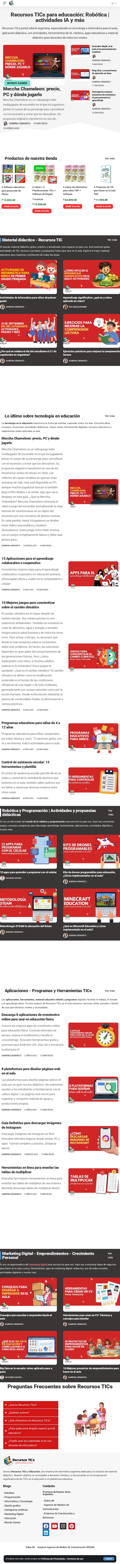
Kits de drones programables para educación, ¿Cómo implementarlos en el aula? (89, 874)
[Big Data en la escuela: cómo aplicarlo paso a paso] (28, 1348)
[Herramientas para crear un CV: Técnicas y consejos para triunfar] (91, 1294)
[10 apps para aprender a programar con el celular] (28, 852)
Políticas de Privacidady (53, 1558)
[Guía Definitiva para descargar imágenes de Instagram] (93, 1141)
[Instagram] (63, 1526)
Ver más (110, 158)
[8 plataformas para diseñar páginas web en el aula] (93, 1091)
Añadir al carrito (11, 206)
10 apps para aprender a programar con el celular (28, 872)
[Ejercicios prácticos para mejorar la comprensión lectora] (91, 331)
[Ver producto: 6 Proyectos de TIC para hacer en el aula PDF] (106, 186)
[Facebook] (46, 1526)
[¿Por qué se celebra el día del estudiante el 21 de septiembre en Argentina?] (28, 331)
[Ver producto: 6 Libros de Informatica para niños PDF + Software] (75, 186)
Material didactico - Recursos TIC (32, 240)
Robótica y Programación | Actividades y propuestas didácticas (49, 813)
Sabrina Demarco (19, 123)
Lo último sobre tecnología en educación (42, 416)
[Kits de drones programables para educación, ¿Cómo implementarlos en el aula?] (91, 852)
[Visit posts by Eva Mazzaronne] (65, 307)
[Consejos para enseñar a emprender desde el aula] (28, 1294)
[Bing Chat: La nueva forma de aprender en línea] (80, 75)
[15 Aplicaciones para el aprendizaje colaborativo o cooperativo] (93, 576)
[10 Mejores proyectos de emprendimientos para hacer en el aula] (91, 1348)
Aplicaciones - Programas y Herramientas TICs (48, 991)
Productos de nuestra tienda (31, 158)
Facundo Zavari (13, 878)
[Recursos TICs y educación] (11, 3)
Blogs (7, 1486)
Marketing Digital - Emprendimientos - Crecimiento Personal (48, 1256)
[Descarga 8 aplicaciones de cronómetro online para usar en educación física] (93, 1037)
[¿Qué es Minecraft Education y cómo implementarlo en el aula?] (91, 905)
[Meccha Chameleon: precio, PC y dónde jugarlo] (34, 65)
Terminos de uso (75, 1558)
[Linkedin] (46, 1533)
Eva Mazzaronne (78, 307)
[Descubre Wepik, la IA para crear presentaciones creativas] (80, 51)
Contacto (49, 1486)
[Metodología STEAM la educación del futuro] (28, 905)
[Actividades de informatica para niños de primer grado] (28, 277)
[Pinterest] (71, 1526)
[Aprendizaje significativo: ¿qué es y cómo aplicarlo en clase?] (91, 277)
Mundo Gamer (17, 83)
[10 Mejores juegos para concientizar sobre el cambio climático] (93, 658)
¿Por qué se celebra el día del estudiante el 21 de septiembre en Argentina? (28, 353)
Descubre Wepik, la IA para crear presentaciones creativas (104, 49)
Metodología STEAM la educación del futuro (26, 926)
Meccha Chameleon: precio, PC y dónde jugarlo (31, 91)
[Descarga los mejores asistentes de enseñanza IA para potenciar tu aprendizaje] (80, 96)
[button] (108, 1558)
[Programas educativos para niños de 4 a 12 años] (93, 738)
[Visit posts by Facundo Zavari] (2, 878)
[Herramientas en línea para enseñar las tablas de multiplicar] (93, 1183)
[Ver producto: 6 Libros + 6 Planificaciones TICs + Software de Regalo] (44, 188)
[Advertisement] (60, 145)
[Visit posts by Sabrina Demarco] (5, 123)
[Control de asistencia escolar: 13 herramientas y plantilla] (93, 782)
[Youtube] (54, 1526)
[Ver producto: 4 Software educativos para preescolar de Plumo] (14, 186)
